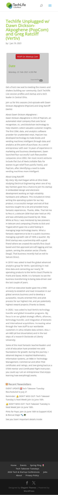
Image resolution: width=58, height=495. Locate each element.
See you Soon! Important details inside (24, 419)
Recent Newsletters (19, 384)
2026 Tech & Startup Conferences (24, 472)
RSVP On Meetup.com (27, 56)
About (19, 475)
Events (23, 465)
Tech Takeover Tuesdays (27, 468)
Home (13, 465)
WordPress (29, 491)
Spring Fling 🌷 (37, 465)
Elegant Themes (28, 487)
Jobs (45, 472)
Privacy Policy (32, 475)
